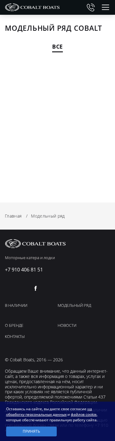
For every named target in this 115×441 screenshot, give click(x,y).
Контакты (15, 336)
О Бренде (14, 325)
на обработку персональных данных (49, 411)
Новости (67, 325)
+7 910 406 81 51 (91, 7)
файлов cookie (84, 414)
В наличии (16, 305)
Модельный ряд (74, 305)
